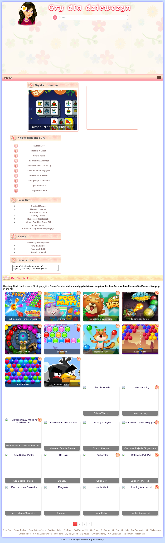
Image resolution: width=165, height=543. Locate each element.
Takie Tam (58, 534)
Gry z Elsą (7, 530)
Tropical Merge (38, 206)
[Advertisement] (82, 49)
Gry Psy (115, 530)
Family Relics (38, 216)
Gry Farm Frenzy (99, 534)
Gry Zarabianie (137, 530)
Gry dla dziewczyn (89, 7)
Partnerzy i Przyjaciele (38, 243)
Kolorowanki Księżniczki (134, 534)
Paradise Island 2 (38, 212)
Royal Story (38, 225)
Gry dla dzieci (38, 246)
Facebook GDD (38, 249)
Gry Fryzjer (105, 530)
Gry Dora (68, 530)
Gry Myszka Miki (81, 530)
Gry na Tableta (20, 530)
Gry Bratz (94, 530)
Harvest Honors (38, 209)
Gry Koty (125, 530)
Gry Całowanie (114, 534)
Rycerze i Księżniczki (38, 219)
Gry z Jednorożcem (37, 530)
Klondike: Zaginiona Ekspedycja (38, 229)
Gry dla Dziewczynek (42, 534)
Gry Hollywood (71, 534)
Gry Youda (84, 534)
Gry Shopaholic (54, 530)
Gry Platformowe (153, 530)
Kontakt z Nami (38, 252)
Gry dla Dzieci (25, 534)
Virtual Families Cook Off (38, 222)
